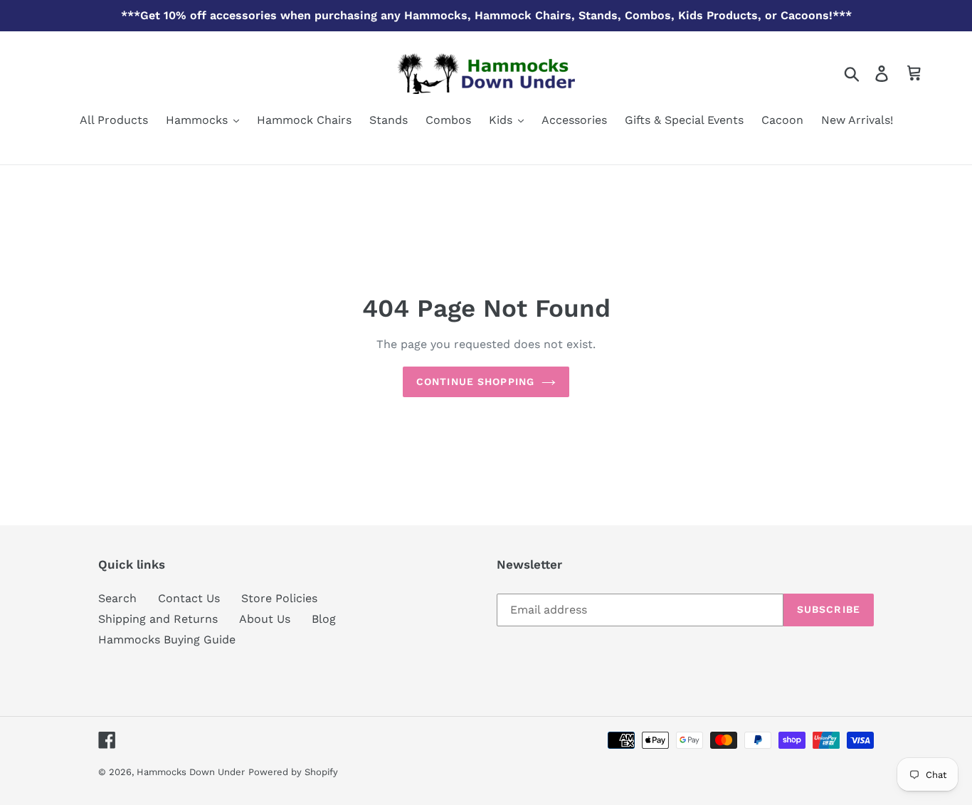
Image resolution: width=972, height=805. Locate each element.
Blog (324, 619)
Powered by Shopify (293, 772)
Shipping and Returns (158, 619)
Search (117, 598)
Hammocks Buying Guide (167, 639)
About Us (264, 619)
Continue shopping (475, 381)
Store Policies (279, 598)
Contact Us (189, 598)
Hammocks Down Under (191, 772)
